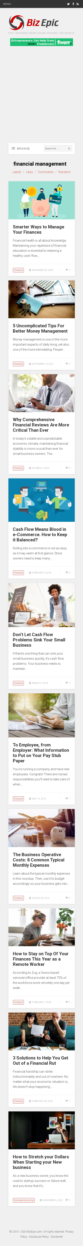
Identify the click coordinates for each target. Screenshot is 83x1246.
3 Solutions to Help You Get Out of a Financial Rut (40, 1060)
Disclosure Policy (39, 1236)
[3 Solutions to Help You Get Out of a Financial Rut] (41, 1049)
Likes (29, 172)
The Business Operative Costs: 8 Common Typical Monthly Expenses (38, 860)
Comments (46, 172)
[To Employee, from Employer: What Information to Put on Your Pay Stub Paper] (41, 736)
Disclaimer (57, 1236)
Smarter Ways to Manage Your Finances (38, 229)
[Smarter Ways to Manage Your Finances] (41, 218)
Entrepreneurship (24, 1200)
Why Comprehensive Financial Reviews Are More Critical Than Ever (41, 425)
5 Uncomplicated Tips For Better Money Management (40, 328)
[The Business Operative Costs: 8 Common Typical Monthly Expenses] (41, 846)
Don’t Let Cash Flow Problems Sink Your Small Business (39, 640)
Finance (18, 270)
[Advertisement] (41, 99)
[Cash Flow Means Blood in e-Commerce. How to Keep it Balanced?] (41, 520)
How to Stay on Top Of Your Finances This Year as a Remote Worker (41, 959)
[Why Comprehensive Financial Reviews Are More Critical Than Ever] (41, 411)
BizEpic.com (34, 1231)
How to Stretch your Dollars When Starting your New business (41, 1162)
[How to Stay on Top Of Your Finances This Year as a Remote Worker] (41, 945)
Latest (17, 172)
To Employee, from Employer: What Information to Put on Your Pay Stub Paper (41, 752)
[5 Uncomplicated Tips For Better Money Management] (41, 317)
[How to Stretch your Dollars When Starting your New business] (41, 1148)
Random (64, 172)
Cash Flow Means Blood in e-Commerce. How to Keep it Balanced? (40, 534)
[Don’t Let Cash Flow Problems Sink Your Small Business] (41, 626)
